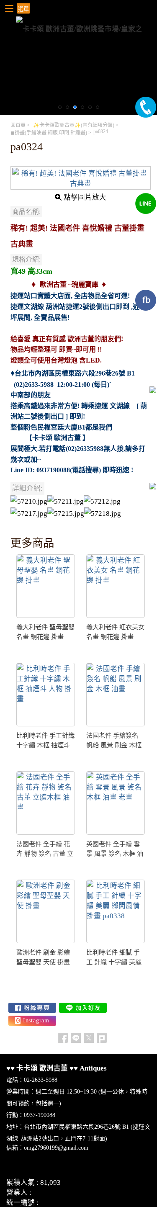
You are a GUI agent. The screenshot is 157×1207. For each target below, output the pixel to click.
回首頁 (18, 125)
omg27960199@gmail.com (56, 1148)
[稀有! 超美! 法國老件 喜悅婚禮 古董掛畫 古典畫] (80, 178)
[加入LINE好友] (83, 1008)
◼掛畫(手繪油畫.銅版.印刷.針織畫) (48, 133)
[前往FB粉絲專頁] (32, 1008)
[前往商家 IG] (32, 1021)
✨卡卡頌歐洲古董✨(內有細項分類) (73, 125)
